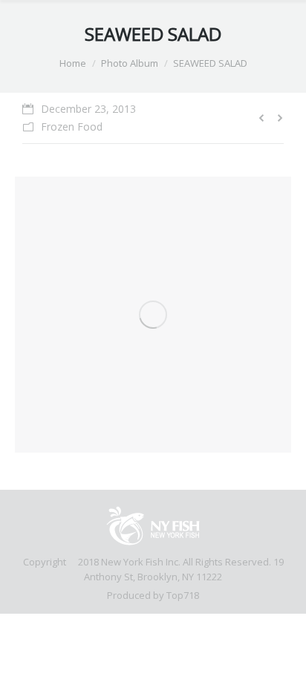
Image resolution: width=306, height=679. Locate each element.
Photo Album (129, 63)
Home (72, 63)
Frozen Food (71, 126)
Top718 (182, 595)
